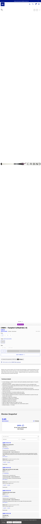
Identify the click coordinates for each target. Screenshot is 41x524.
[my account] (30, 4)
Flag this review (5, 464)
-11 (10, 335)
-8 (2, 335)
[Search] (33, 4)
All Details (19, 321)
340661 (39, 331)
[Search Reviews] (38, 437)
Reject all (9, 522)
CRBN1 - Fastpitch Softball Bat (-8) (14, 328)
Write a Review (14, 331)
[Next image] (37, 10)
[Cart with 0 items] (36, 4)
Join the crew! (19, 362)
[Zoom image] (2, 10)
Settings (3, 522)
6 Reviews (9, 331)
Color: (6, 338)
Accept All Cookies (17, 522)
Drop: (2, 333)
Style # (37, 331)
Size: (2, 345)
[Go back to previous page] (1, 7)
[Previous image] (34, 10)
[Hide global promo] (38, 1)
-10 (7, 335)
